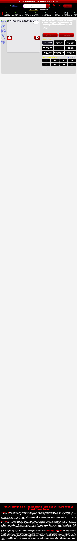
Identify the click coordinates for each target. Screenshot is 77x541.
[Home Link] (15, 6)
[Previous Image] (9, 38)
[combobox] (34, 6)
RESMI (6, 7)
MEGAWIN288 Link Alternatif (54, 530)
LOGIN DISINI (66, 35)
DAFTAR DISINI (50, 35)
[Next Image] (37, 38)
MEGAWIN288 (5, 512)
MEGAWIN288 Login (6, 521)
